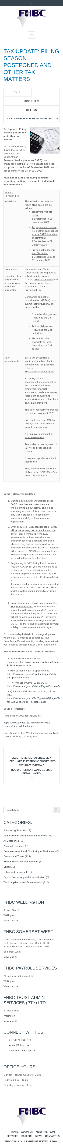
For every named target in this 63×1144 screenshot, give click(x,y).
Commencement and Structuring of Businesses (30, 851)
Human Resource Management (21, 861)
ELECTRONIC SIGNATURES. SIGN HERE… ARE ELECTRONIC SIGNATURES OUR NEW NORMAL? (31, 761)
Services (12, 1136)
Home (14, 1132)
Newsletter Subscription (22, 1050)
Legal (7, 866)
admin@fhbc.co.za (19, 1045)
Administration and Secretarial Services (25, 835)
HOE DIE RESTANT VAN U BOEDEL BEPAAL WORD (31, 772)
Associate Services (14, 846)
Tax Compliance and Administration (33, 118)
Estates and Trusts (14, 856)
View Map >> (11, 920)
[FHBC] (31, 18)
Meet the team (45, 1132)
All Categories (11, 840)
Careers (26, 1136)
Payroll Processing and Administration (24, 877)
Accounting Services (15, 830)
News (38, 1136)
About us (27, 1132)
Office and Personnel (15, 872)
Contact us (52, 1136)
